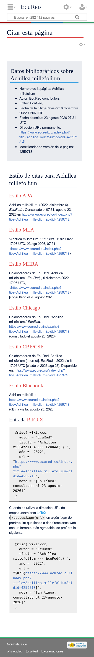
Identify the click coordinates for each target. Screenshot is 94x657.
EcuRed (31, 6)
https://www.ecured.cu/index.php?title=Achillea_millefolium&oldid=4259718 (48, 137)
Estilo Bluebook (26, 385)
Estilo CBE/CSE (26, 347)
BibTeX (35, 420)
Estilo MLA (21, 230)
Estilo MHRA (23, 264)
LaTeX (41, 512)
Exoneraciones (52, 651)
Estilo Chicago (24, 308)
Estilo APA (21, 196)
